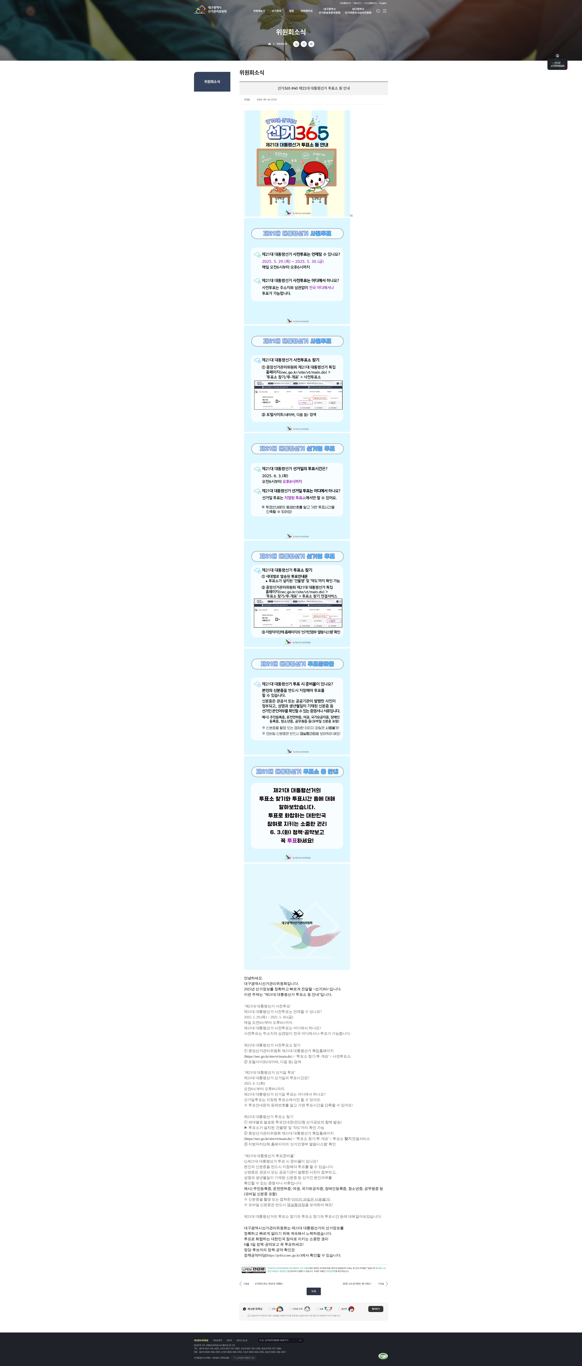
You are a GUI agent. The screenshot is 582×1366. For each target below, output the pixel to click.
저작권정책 (217, 1340)
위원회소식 (259, 10)
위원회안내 (307, 10)
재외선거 (357, 3)
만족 (274, 1309)
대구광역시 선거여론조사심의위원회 (358, 10)
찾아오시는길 (242, 1340)
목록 (313, 1291)
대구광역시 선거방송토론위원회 (329, 10)
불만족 (344, 1309)
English (383, 3)
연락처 (229, 1340)
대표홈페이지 (345, 3)
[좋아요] (296, 44)
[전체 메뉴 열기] (384, 11)
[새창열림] (254, 1270)
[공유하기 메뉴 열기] (304, 44)
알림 (291, 10)
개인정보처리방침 (201, 1340)
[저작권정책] (331, 1271)
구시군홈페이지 (370, 3)
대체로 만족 (298, 1309)
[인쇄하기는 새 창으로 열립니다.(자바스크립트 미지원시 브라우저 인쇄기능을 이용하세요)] (311, 44)
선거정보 (276, 10)
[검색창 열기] (378, 11)
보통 (321, 1309)
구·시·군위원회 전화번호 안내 (243, 1358)
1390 (222, 1358)
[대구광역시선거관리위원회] (220, 9)
